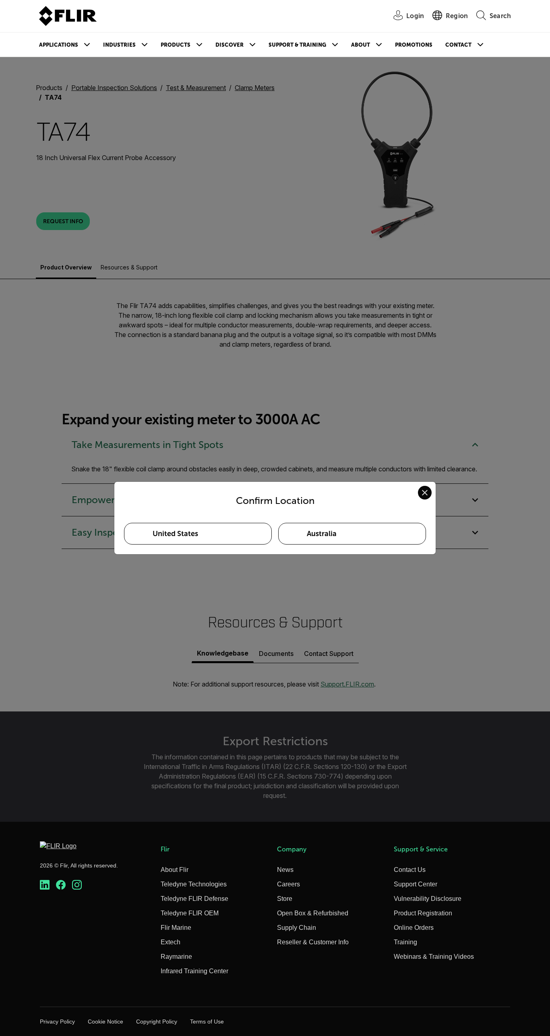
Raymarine (176, 956)
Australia (322, 534)
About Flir (174, 869)
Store (284, 898)
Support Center (415, 884)
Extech (170, 942)
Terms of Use (207, 1021)
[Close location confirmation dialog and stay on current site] (425, 493)
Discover (229, 45)
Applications (58, 45)
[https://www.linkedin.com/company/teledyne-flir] (45, 885)
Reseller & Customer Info (313, 942)
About (360, 45)
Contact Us (410, 869)
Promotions (413, 45)
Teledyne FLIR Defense (194, 898)
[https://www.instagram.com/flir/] (77, 885)
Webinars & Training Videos (434, 956)
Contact (458, 45)
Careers (288, 884)
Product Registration (423, 913)
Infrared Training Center (194, 971)
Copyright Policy (156, 1021)
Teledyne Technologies (194, 884)
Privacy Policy (57, 1021)
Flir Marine (176, 927)
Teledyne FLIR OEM (190, 913)
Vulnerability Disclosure (427, 898)
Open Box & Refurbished (312, 913)
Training (405, 942)
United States (175, 534)
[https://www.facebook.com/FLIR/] (61, 885)
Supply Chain (296, 927)
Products (175, 45)
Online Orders (414, 927)
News (285, 869)
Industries (119, 45)
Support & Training (297, 45)
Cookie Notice (105, 1021)
